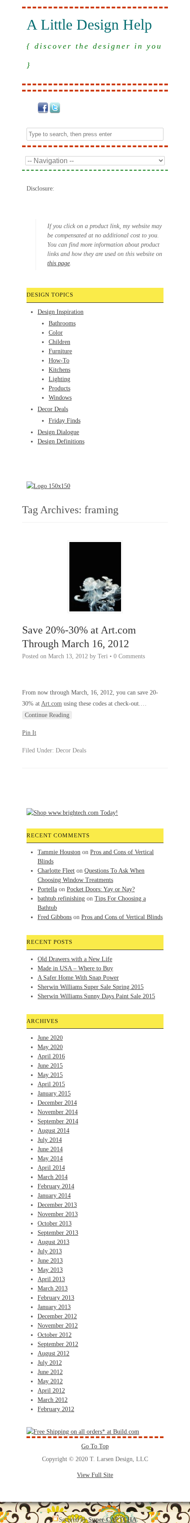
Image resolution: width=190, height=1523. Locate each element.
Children (59, 342)
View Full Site (95, 1475)
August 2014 (53, 1130)
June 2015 (50, 1065)
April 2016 (51, 1056)
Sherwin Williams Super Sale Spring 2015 (91, 987)
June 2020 (50, 1037)
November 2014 (58, 1112)
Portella (47, 889)
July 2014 (50, 1140)
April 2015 (51, 1084)
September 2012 (58, 1344)
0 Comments (129, 656)
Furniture (60, 351)
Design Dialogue (58, 432)
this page (58, 263)
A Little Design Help (89, 24)
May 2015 (50, 1075)
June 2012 (50, 1372)
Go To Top (95, 1446)
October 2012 (55, 1335)
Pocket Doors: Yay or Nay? (101, 889)
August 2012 (53, 1353)
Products (59, 388)
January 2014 (54, 1195)
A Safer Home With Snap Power (78, 977)
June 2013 (50, 1260)
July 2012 (50, 1362)
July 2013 (50, 1251)
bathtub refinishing (61, 898)
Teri (103, 656)
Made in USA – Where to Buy (75, 968)
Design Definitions (61, 441)
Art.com (51, 703)
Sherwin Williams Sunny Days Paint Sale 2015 (96, 996)
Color (56, 332)
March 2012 (53, 1400)
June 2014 (50, 1149)
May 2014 (50, 1158)
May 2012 (50, 1381)
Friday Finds (64, 420)
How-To (59, 360)
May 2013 (50, 1270)
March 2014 (53, 1177)
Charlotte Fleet (56, 870)
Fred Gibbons (55, 917)
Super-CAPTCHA (112, 1519)
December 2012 (57, 1316)
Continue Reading (47, 715)
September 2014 (58, 1121)
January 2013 (54, 1307)
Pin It (29, 732)
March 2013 (53, 1288)
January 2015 (54, 1093)
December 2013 (57, 1205)
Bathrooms (62, 323)
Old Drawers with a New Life (75, 959)
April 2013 (51, 1279)
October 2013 (55, 1223)
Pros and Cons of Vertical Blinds (122, 917)
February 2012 (56, 1409)
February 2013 (56, 1297)
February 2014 (56, 1186)
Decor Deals (53, 409)
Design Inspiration (61, 312)
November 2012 (58, 1325)
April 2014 (51, 1167)
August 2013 (53, 1242)
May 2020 (50, 1047)
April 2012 (51, 1390)
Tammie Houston (59, 852)
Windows (60, 397)
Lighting (59, 379)
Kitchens (59, 369)
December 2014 (57, 1102)
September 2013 (58, 1232)
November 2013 (58, 1214)
